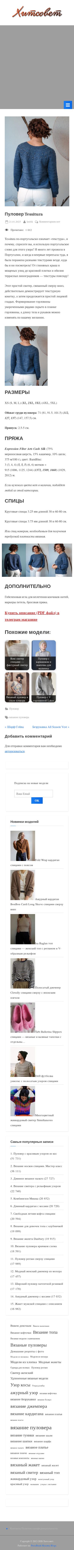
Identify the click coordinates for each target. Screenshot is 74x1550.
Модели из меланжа (19, 1356)
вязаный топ (50, 1472)
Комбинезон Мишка (25, 1198)
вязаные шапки (37, 1458)
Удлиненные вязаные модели (29, 1378)
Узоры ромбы (38, 1385)
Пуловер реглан (39, 1367)
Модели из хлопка (23, 1362)
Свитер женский (21, 1373)
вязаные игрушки (36, 1453)
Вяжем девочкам (20, 1325)
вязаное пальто (17, 1447)
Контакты (15, 1528)
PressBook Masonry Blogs (43, 1545)
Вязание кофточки (20, 1332)
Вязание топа (45, 1332)
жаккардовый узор (23, 1479)
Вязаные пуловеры (28, 1345)
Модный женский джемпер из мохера (38, 1271)
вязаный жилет (50, 1465)
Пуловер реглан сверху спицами (35, 1259)
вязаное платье (37, 1447)
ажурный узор (24, 1392)
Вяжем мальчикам (41, 1325)
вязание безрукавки (23, 1399)
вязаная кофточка (48, 1393)
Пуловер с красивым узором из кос (35, 1153)
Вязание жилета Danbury (28, 1239)
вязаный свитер (24, 1472)
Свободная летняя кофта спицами (34, 1213)
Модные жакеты (50, 1362)
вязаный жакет (25, 1464)
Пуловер (14, 708)
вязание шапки (21, 1441)
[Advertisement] (37, 62)
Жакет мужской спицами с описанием (38, 1304)
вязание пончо (17, 1420)
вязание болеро (44, 1399)
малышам (34, 1484)
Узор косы (20, 1385)
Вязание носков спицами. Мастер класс (37, 1166)
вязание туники (22, 1435)
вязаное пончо (18, 1453)
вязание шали (44, 1435)
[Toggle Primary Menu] (68, 105)
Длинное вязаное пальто (28, 1178)
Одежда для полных (20, 1367)
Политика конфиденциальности (39, 1528)
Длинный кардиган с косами (30, 1206)
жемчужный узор (46, 1479)
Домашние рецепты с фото (27, 1351)
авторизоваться (14, 751)
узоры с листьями (48, 1484)
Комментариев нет (49, 222)
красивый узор (19, 1484)
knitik (30, 221)
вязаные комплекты (19, 1458)
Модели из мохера (39, 1356)
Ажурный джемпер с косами (32, 1296)
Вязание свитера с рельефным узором (37, 1186)
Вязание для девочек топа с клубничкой (38, 1226)
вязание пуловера (19, 717)
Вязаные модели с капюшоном (25, 1338)
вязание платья (53, 1414)
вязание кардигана (26, 1413)
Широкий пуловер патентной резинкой (39, 1283)
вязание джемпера (28, 1406)
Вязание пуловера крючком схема (36, 1246)
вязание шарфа (42, 1441)
